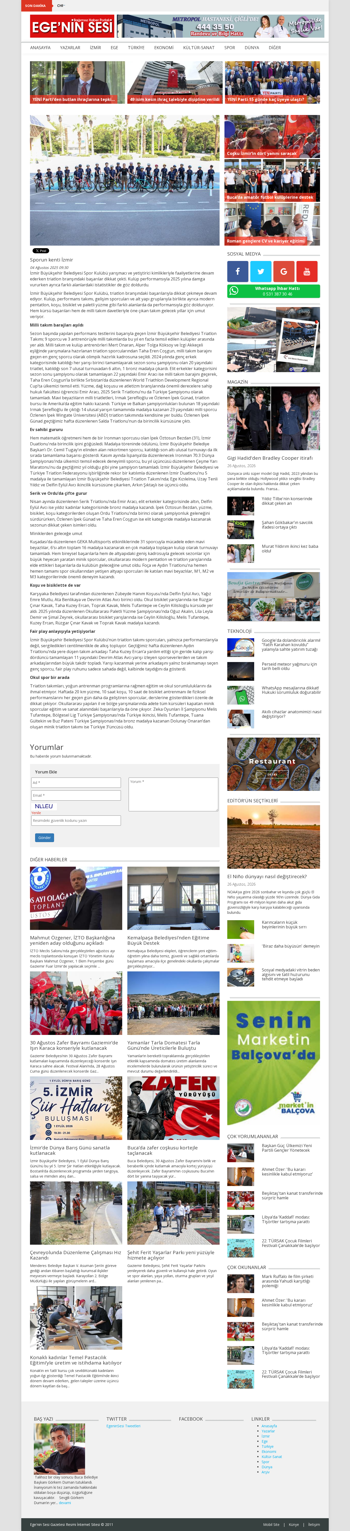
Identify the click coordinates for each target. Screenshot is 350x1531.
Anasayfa (269, 1425)
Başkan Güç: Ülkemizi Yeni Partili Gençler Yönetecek (287, 1148)
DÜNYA (252, 47)
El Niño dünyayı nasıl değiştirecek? (267, 876)
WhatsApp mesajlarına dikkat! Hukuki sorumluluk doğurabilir (291, 690)
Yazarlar (268, 1431)
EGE (114, 47)
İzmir (266, 1436)
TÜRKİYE (136, 47)
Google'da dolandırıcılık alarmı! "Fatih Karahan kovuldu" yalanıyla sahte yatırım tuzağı (291, 644)
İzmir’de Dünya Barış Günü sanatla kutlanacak (70, 1150)
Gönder (44, 837)
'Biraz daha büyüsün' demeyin (291, 946)
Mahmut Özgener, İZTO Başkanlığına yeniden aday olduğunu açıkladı (72, 940)
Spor (265, 1461)
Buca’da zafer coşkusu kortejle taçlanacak (162, 1150)
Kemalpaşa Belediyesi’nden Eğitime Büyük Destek (168, 940)
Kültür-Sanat (272, 1456)
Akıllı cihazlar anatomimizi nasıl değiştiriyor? (291, 714)
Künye (294, 1524)
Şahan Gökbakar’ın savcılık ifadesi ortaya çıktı (287, 525)
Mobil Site (271, 1524)
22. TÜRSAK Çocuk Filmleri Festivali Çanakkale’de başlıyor (291, 1243)
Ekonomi (269, 1451)
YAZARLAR (70, 47)
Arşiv (266, 1472)
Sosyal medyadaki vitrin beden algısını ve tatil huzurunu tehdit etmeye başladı (291, 974)
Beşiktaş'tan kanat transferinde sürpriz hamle (292, 1195)
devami (65, 1502)
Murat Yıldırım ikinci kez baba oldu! (290, 548)
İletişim (314, 1524)
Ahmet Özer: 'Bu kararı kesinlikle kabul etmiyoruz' (287, 1172)
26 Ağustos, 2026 (241, 465)
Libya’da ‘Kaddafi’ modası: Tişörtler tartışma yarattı (286, 1219)
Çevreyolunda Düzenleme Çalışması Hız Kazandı (75, 1255)
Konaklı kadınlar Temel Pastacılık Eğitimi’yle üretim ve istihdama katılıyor (76, 1360)
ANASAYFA (40, 47)
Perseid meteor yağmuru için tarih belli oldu (289, 666)
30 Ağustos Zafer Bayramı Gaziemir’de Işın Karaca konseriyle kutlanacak (74, 1045)
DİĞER (275, 47)
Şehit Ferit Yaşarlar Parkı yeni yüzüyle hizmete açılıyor (170, 1255)
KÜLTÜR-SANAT (199, 47)
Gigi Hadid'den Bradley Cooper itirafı (270, 458)
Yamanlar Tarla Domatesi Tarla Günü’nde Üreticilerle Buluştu (163, 1045)
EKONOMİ (163, 47)
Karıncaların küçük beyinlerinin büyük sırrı (284, 924)
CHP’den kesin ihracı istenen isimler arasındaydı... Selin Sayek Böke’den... (124, 5)
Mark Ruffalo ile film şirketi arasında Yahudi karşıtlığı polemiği (287, 1281)
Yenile (36, 812)
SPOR (229, 47)
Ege (265, 1441)
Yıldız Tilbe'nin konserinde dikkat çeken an (287, 501)
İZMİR (95, 47)
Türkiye (268, 1446)
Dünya (267, 1466)
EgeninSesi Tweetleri (123, 1425)
